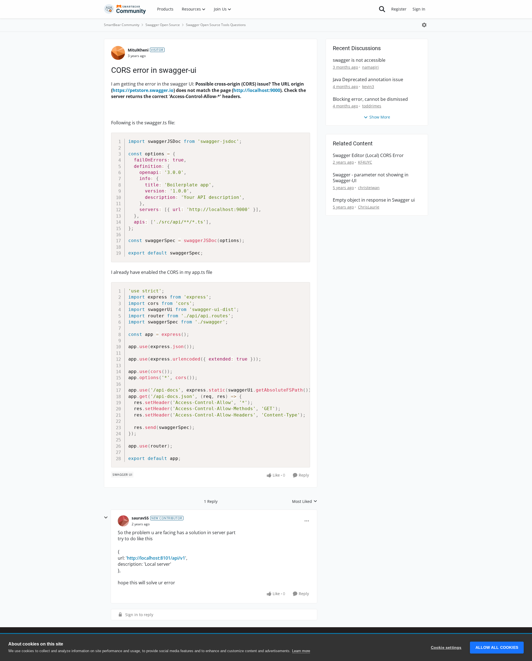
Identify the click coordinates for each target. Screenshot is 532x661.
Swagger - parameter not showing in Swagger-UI (370, 178)
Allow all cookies (496, 647)
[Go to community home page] (125, 9)
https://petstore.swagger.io (142, 90)
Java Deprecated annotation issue (368, 80)
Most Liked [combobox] (304, 501)
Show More (379, 117)
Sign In (419, 9)
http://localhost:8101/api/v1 (156, 558)
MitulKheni (138, 50)
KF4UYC (365, 162)
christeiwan (369, 187)
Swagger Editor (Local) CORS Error (368, 155)
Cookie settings (446, 647)
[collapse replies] (106, 517)
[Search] (382, 9)
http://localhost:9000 (256, 90)
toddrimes (371, 106)
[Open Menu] (424, 25)
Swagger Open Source (162, 24)
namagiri (370, 67)
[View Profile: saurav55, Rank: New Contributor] (123, 520)
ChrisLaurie (368, 207)
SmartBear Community (121, 24)
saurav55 (140, 518)
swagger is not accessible (359, 60)
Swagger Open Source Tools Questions (216, 24)
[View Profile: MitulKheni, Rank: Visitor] (118, 53)
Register (398, 9)
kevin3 (368, 86)
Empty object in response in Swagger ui (374, 200)
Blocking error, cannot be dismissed (370, 99)
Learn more (301, 651)
